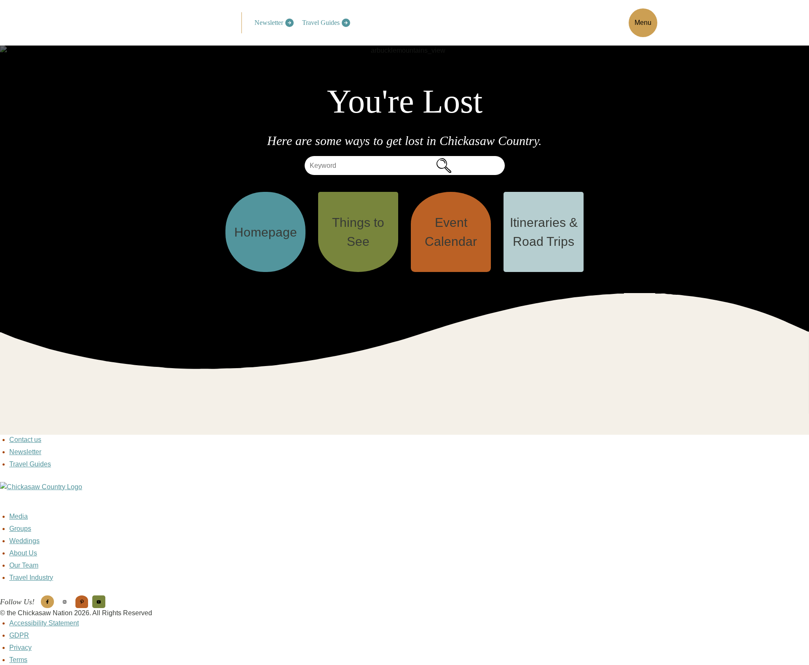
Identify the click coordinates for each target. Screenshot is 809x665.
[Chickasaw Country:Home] (192, 21)
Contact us (25, 439)
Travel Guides (321, 22)
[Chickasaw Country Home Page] (404, 497)
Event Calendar (451, 231)
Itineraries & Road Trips (544, 231)
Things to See (358, 231)
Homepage (265, 232)
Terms (18, 659)
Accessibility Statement (44, 623)
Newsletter (268, 22)
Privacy (20, 647)
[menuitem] (272, 23)
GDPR (19, 635)
